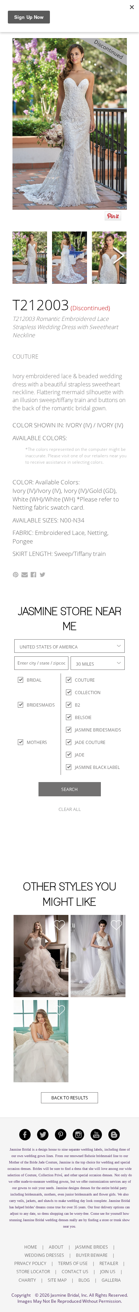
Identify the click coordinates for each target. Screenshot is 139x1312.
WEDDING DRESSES (44, 1255)
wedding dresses (56, 1220)
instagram (78, 1134)
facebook (25, 1134)
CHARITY (27, 1280)
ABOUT (56, 1247)
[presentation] (20, 256)
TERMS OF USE (73, 1263)
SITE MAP (57, 1280)
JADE (79, 755)
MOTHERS (33, 742)
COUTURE (85, 680)
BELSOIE (83, 717)
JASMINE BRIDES (91, 1247)
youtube (96, 1134)
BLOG (84, 1280)
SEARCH (69, 789)
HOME (30, 1247)
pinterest (60, 1134)
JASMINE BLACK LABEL (97, 767)
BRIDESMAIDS (33, 705)
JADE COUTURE (90, 742)
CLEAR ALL (69, 809)
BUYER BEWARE (92, 1255)
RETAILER (108, 1263)
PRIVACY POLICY (30, 1263)
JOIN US (107, 1272)
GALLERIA (111, 1280)
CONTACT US (75, 1272)
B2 (77, 705)
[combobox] (69, 646)
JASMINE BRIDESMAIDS (98, 730)
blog (114, 1134)
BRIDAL (33, 680)
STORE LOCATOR (33, 1272)
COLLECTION (88, 692)
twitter (42, 1134)
